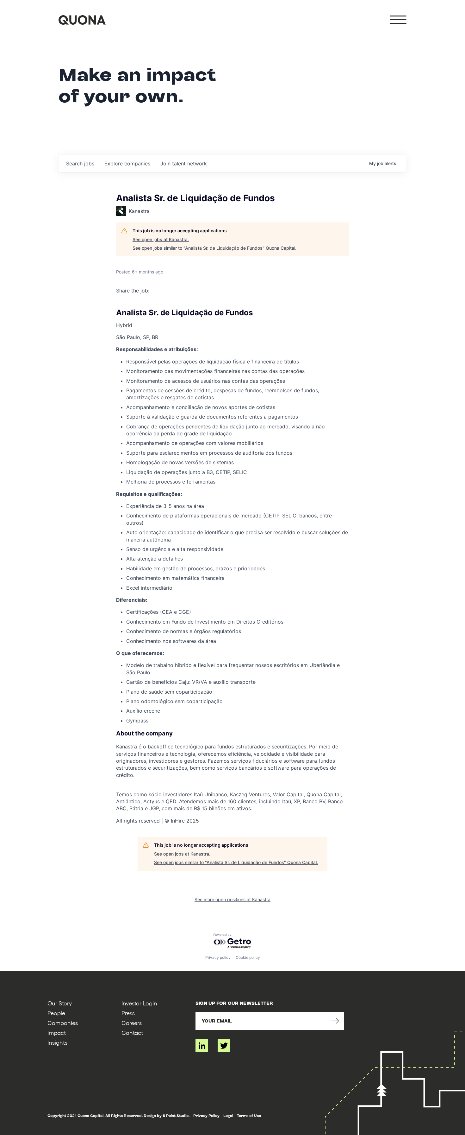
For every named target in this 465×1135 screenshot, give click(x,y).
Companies (62, 1022)
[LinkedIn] (201, 1045)
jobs (80, 163)
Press (128, 1013)
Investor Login (139, 1003)
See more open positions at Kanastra (232, 899)
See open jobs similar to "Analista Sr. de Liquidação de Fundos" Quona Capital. (214, 248)
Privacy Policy (206, 1115)
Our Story (59, 1003)
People (56, 1013)
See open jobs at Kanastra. (161, 239)
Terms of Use (249, 1115)
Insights (57, 1042)
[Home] (82, 20)
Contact (132, 1032)
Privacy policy (218, 957)
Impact (56, 1032)
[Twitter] (224, 1045)
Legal (228, 1115)
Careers (131, 1022)
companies (127, 163)
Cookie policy (248, 957)
